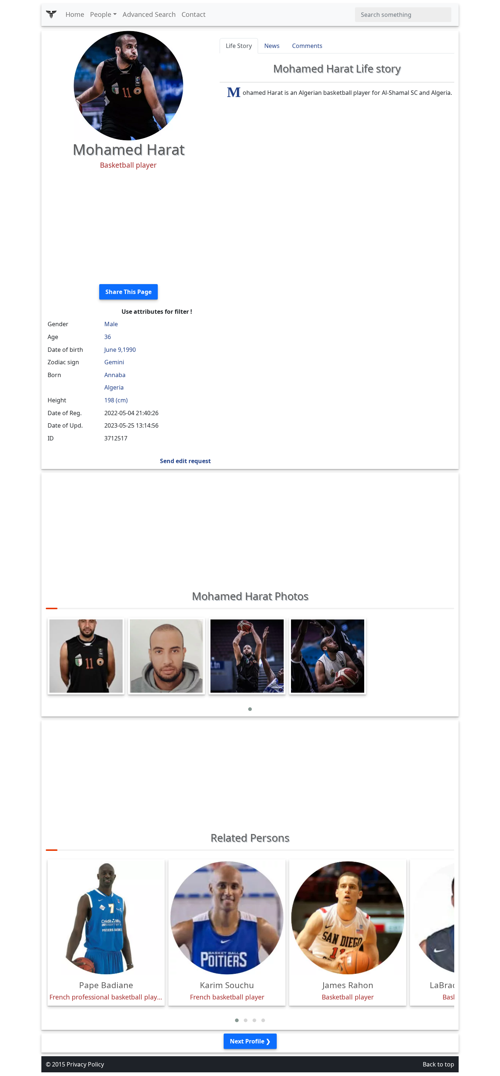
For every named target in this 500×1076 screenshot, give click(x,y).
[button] (250, 709)
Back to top (438, 1064)
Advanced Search (149, 14)
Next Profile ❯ (250, 1041)
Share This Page (128, 292)
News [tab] (272, 46)
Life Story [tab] (239, 46)
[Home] (51, 14)
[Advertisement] (128, 227)
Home (75, 14)
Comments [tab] (307, 46)
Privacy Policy (85, 1064)
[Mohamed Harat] (128, 85)
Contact (194, 14)
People (100, 14)
